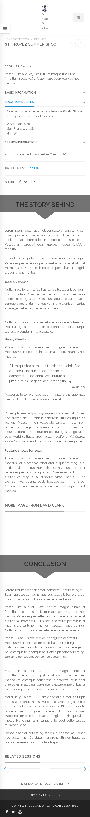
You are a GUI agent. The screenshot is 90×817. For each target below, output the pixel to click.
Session (33, 168)
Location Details (19, 102)
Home (8, 39)
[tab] (45, 93)
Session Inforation (21, 142)
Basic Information (20, 92)
